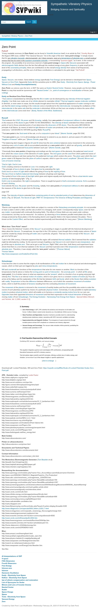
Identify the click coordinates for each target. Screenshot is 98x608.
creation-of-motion (78, 277)
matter (46, 99)
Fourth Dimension (9, 563)
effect (92, 108)
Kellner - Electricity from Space (14, 578)
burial (62, 279)
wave (65, 158)
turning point (37, 272)
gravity (79, 145)
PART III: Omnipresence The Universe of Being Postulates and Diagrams (63, 198)
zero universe (55, 143)
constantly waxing (60, 292)
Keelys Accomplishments (25, 84)
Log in (92, 32)
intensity (72, 99)
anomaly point (69, 272)
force (58, 214)
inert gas (50, 156)
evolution (92, 279)
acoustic (21, 58)
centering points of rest (44, 195)
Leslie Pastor (33, 375)
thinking (12, 183)
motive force (72, 292)
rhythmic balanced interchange (27, 174)
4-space (5, 559)
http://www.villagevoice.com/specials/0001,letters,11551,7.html (25, 508)
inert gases (56, 151)
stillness (77, 120)
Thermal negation (67, 101)
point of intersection (52, 272)
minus (44, 266)
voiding (4, 93)
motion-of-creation (36, 277)
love (16, 169)
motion (50, 127)
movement (78, 281)
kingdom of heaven (9, 139)
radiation (92, 240)
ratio (24, 108)
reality (7, 281)
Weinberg (6, 205)
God (4, 120)
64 (32, 143)
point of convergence (61, 90)
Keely (4, 77)
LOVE (17, 120)
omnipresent (68, 120)
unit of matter (19, 145)
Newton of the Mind (44, 111)
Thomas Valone (63, 249)
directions (61, 284)
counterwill (12, 269)
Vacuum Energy (8, 599)
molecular (84, 101)
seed (70, 154)
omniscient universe (74, 181)
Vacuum (73, 63)
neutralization (76, 90)
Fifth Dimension (8, 561)
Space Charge (7, 592)
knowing (38, 120)
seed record (88, 151)
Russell (5, 118)
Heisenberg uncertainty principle (71, 207)
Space (63, 63)
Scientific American (53, 53)
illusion (76, 279)
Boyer (4, 229)
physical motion (52, 290)
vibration (14, 58)
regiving (57, 171)
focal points (28, 148)
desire (20, 123)
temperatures (52, 266)
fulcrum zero (7, 568)
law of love (9, 174)
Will (3, 269)
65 (37, 143)
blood (57, 133)
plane (78, 156)
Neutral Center (57, 88)
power (24, 186)
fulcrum (5, 570)
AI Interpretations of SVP (12, 556)
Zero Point (28, 36)
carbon (38, 158)
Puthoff (5, 51)
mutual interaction (74, 294)
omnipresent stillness (70, 186)
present (54, 274)
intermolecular (65, 106)
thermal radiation (65, 240)
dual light (30, 176)
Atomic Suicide (66, 133)
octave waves (18, 154)
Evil (84, 181)
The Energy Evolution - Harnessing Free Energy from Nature (52, 297)
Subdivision (57, 111)
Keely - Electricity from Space (72, 82)
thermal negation (83, 99)
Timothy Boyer (86, 53)
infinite (35, 101)
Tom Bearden (43, 460)
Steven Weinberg (84, 219)
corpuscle (45, 133)
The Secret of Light (28, 198)
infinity (57, 101)
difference (33, 281)
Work (72, 269)
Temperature (15, 281)
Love (20, 164)
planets (21, 287)
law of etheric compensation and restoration (20, 580)
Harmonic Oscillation (10, 573)
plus (36, 266)
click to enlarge (48, 361)
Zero (3, 601)
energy (37, 80)
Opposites (5, 294)
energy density (60, 68)
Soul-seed (23, 133)
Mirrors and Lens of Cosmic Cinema (16, 585)
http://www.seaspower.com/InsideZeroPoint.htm (20, 254)
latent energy (16, 106)
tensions (32, 284)
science (9, 99)
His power (24, 120)
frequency (73, 65)
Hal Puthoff (80, 70)
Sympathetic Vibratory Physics (12, 36)
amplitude (72, 158)
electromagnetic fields (10, 65)
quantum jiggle (66, 60)
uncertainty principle (18, 68)
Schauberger (7, 261)
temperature (66, 58)
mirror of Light (18, 171)
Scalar (4, 589)
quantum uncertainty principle (36, 60)
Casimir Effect (17, 219)
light (37, 127)
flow (9, 277)
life (41, 99)
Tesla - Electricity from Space (13, 597)
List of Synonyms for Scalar (13, 582)
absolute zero (78, 58)
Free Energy (54, 80)
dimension (52, 125)
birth (54, 279)
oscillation (92, 101)
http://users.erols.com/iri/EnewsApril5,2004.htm (19, 518)
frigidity (5, 101)
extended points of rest (64, 195)
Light (9, 164)
